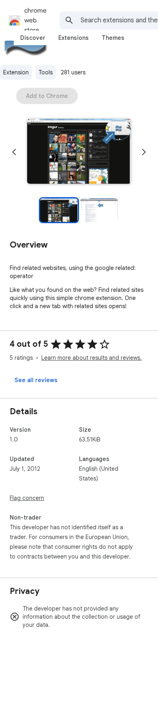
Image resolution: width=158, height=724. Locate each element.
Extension (16, 72)
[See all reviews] (36, 380)
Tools (45, 72)
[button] (79, 152)
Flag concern (27, 498)
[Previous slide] (14, 152)
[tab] (33, 37)
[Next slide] (144, 152)
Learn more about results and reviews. (91, 357)
